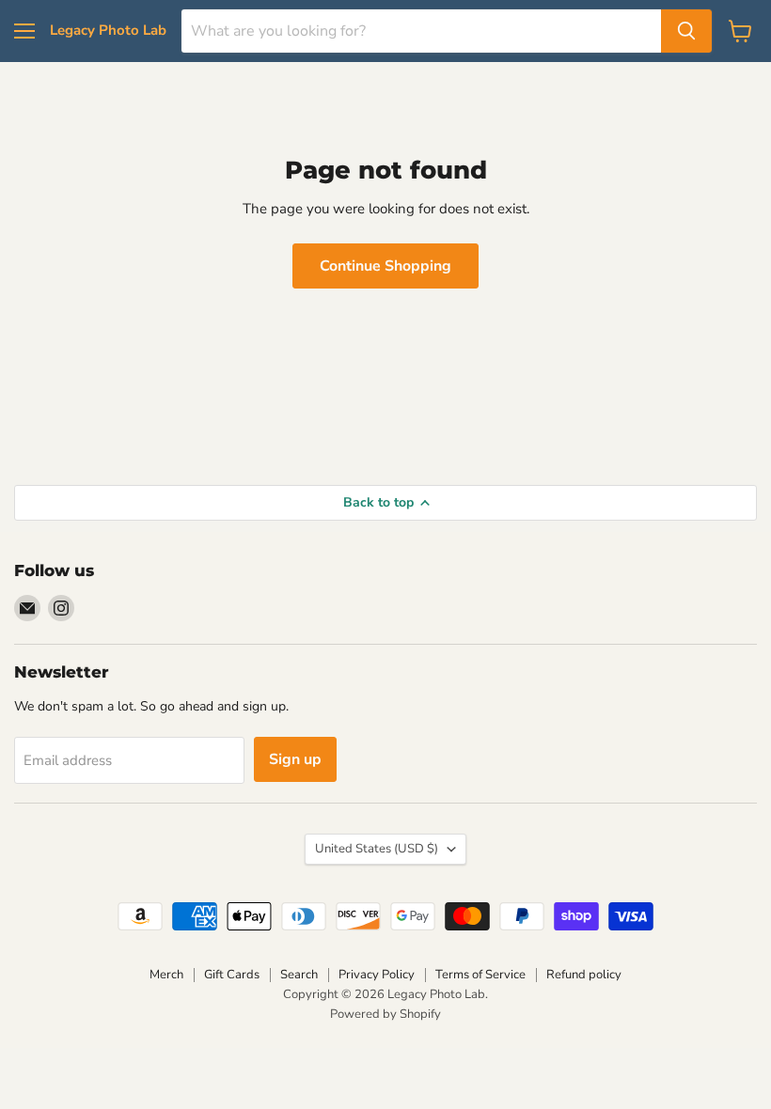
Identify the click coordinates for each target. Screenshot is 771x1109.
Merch (166, 974)
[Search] (686, 31)
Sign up (295, 759)
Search (299, 974)
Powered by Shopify (385, 1014)
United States (376, 848)
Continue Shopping (385, 266)
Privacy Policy (376, 974)
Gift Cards (232, 974)
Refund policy (584, 974)
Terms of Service (480, 974)
